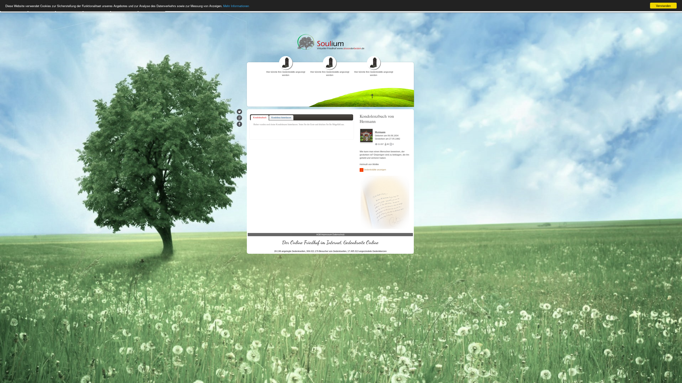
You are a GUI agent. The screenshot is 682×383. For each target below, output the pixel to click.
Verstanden (663, 5)
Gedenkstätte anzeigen (375, 169)
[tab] (260, 117)
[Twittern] (239, 111)
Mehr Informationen (236, 6)
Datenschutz (338, 234)
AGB (318, 234)
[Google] (239, 118)
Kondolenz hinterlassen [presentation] (281, 117)
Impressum (326, 234)
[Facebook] (239, 124)
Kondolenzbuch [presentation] (259, 117)
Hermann (380, 132)
